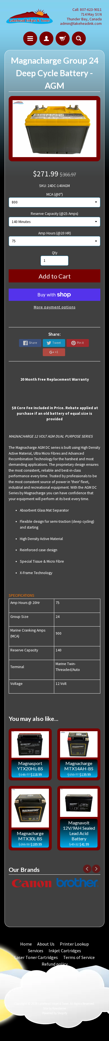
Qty (54, 252)
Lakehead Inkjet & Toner (53, 1004)
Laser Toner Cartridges (36, 957)
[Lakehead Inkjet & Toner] (29, 17)
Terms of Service (79, 957)
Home (26, 944)
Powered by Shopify (54, 1013)
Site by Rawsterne (54, 1008)
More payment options (54, 307)
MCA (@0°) (54, 194)
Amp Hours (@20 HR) (54, 233)
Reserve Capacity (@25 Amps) (54, 213)
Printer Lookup (74, 944)
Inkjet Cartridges (65, 950)
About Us (45, 944)
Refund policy (55, 964)
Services (35, 950)
